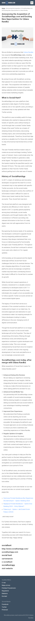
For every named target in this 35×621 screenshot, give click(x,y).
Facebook (5, 604)
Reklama (5, 593)
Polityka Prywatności (9, 588)
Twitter (4, 607)
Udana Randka (28, 52)
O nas (4, 582)
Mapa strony (6, 585)
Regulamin (5, 591)
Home (3, 8)
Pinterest (5, 610)
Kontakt (4, 596)
